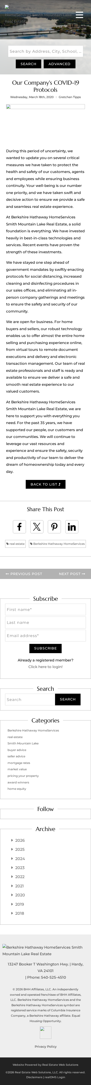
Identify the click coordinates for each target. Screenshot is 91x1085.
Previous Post (25, 574)
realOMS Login (55, 1077)
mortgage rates (19, 763)
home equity (17, 789)
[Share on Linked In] (71, 526)
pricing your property (23, 776)
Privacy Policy (46, 1046)
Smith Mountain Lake (23, 743)
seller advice (16, 756)
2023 (20, 867)
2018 (19, 913)
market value (17, 769)
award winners (18, 782)
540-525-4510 (53, 977)
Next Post (70, 574)
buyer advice (17, 750)
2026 (20, 840)
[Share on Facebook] (19, 526)
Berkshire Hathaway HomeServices (59, 544)
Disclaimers (34, 1077)
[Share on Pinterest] (54, 526)
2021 (19, 886)
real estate (17, 544)
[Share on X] (36, 526)
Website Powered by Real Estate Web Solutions (45, 1064)
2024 (20, 858)
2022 (20, 876)
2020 (20, 895)
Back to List (44, 484)
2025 (20, 849)
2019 (19, 904)
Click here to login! (45, 666)
